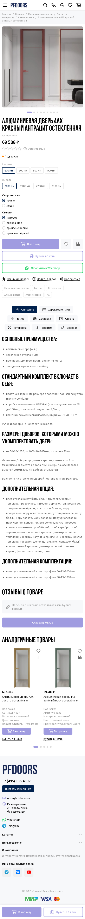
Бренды (38, 287)
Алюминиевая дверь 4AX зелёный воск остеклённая (61, 698)
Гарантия (46, 328)
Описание (27, 309)
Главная (6, 13)
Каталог (19, 13)
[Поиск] (45, 5)
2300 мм (56, 186)
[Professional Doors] (18, 5)
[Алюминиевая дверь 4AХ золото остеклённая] (21, 668)
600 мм (9, 170)
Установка (20, 328)
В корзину (19, 731)
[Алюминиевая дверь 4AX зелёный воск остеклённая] (63, 668)
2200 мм (41, 186)
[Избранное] (66, 244)
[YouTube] (28, 872)
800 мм (37, 170)
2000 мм (9, 186)
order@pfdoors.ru (18, 798)
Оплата (69, 318)
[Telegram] (6, 872)
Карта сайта (56, 891)
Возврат (72, 328)
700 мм (23, 170)
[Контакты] (54, 5)
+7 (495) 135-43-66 (16, 781)
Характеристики (59, 309)
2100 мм (25, 186)
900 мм (51, 170)
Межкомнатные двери (40, 13)
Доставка (45, 318)
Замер (21, 318)
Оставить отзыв (42, 622)
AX (48, 294)
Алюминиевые (26, 17)
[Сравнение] (78, 244)
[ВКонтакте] (17, 872)
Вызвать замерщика (18, 789)
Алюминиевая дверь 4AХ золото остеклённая (17, 698)
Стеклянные (54, 287)
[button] (29, 112)
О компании (10, 850)
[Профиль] (62, 5)
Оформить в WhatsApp (45, 268)
